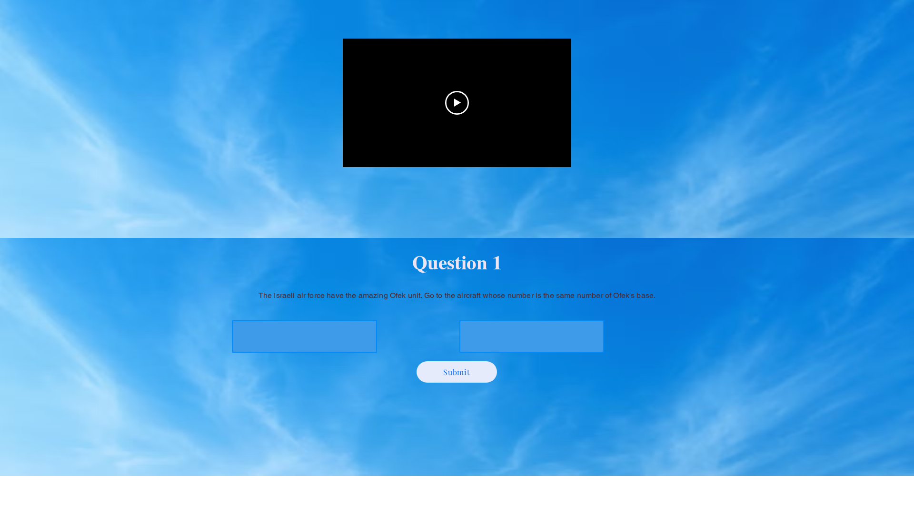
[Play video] (457, 103)
